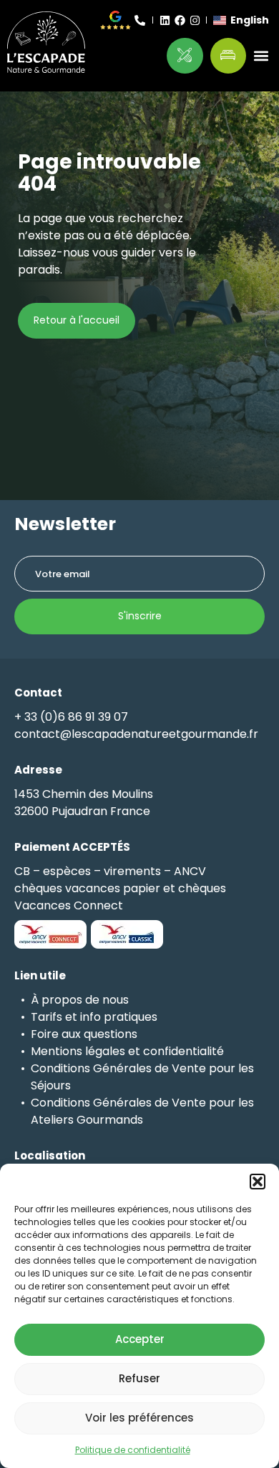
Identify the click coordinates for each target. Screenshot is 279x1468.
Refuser (139, 1378)
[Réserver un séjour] (228, 56)
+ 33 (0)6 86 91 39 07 (71, 717)
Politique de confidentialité (132, 1450)
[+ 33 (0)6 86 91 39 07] (139, 20)
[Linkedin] (165, 20)
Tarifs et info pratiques (94, 1017)
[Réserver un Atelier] (185, 56)
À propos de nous (80, 1000)
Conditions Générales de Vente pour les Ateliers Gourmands (142, 1111)
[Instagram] (195, 20)
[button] (257, 1181)
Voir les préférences (139, 1417)
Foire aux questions (84, 1034)
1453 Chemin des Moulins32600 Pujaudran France (83, 802)
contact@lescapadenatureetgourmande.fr (136, 734)
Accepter (140, 1339)
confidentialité (183, 1051)
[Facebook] (180, 20)
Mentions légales (78, 1051)
